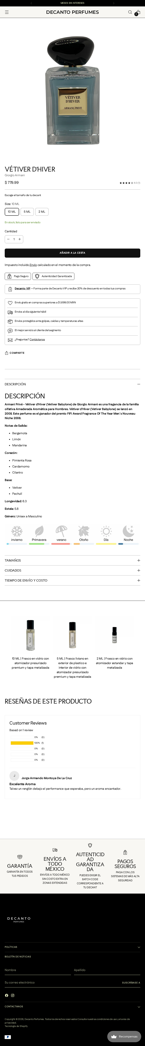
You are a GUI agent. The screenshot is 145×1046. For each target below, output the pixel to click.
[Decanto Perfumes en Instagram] (13, 996)
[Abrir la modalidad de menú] (7, 12)
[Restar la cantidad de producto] (8, 239)
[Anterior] (31, 3)
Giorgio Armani (15, 175)
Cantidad (11, 231)
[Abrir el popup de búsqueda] (130, 12)
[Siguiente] (114, 3)
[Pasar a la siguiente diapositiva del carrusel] (140, 831)
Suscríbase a (131, 982)
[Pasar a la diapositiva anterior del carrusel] (5, 831)
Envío (33, 265)
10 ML (12, 212)
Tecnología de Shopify (16, 1026)
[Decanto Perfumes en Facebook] (7, 996)
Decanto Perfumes (34, 1019)
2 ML (42, 212)
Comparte (17, 353)
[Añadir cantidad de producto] (19, 239)
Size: (12, 204)
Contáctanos (37, 339)
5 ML (27, 212)
